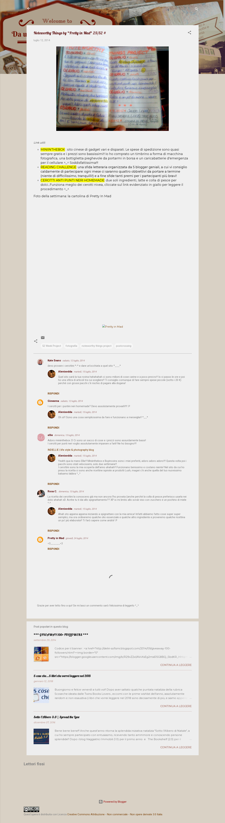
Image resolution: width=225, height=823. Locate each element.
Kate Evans (54, 360)
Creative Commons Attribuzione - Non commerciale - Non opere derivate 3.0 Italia (114, 814)
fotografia (71, 345)
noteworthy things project (96, 345)
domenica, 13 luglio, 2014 (66, 435)
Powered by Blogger (115, 801)
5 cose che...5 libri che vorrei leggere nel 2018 (62, 676)
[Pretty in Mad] (112, 326)
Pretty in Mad (56, 538)
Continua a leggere (176, 665)
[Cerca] (196, 9)
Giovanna (53, 401)
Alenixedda (65, 371)
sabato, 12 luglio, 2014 (73, 360)
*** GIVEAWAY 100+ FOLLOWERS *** (61, 635)
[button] (189, 33)
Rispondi (53, 393)
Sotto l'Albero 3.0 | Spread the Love (56, 717)
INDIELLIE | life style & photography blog (71, 449)
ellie (50, 435)
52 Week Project (51, 345)
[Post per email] (43, 338)
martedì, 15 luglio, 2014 (85, 371)
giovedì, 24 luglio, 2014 (77, 538)
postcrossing (123, 345)
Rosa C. (52, 491)
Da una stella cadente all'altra (63, 8)
